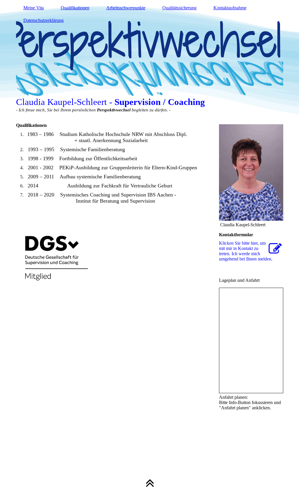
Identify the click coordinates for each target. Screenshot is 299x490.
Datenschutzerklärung (43, 20)
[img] (149, 58)
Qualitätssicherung (179, 7)
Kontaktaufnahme (229, 7)
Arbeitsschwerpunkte (125, 7)
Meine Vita (33, 7)
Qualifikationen (75, 7)
